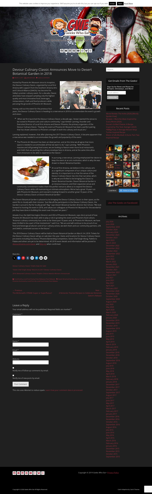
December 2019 (112, 320)
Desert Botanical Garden (66, 279)
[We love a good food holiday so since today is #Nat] (118, 148)
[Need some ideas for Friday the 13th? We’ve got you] (127, 183)
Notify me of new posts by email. (26, 378)
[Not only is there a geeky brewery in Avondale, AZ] (118, 174)
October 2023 (111, 237)
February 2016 (112, 443)
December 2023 (112, 235)
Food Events (18, 279)
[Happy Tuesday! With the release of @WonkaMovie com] (110, 166)
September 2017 (113, 392)
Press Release (53, 281)
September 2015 (113, 456)
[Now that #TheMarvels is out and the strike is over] (127, 166)
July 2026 (109, 221)
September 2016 (113, 424)
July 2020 (109, 304)
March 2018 (111, 376)
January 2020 (111, 317)
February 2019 (112, 347)
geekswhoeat (30, 78)
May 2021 (110, 283)
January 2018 (111, 382)
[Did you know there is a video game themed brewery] (127, 174)
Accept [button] (112, 4)
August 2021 (111, 275)
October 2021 (111, 269)
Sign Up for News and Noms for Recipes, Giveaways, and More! (120, 88)
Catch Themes (134, 489)
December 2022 (112, 245)
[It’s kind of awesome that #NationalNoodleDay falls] (127, 148)
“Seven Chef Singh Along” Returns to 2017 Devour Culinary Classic (37, 270)
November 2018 (112, 355)
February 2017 (112, 411)
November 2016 (112, 419)
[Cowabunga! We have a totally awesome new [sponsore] (110, 157)
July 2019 (109, 334)
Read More (128, 3)
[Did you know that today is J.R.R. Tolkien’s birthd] (118, 157)
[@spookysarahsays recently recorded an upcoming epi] (136, 166)
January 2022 (111, 264)
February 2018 (112, 379)
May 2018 (110, 371)
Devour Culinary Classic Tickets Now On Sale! (29, 266)
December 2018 (112, 352)
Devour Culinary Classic (82, 279)
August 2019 (111, 331)
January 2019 (111, 350)
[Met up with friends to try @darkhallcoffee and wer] (136, 148)
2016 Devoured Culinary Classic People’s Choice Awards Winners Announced (41, 273)
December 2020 (112, 291)
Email (16, 350)
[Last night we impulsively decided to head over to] (110, 183)
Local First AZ (31, 281)
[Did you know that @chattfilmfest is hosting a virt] (136, 183)
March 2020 (111, 312)
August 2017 (111, 395)
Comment (17, 314)
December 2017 (112, 384)
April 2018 (110, 374)
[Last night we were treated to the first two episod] (127, 157)
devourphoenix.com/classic (24, 244)
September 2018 (113, 360)
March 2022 (111, 261)
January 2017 (111, 414)
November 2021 (112, 267)
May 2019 (110, 339)
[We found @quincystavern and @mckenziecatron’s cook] (136, 174)
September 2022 (113, 253)
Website (16, 359)
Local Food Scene (29, 279)
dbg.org (43, 244)
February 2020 (112, 315)
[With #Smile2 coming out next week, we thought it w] (110, 148)
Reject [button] (120, 4)
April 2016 (110, 438)
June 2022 (110, 256)
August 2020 (111, 301)
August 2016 (111, 427)
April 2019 (110, 342)
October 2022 (111, 251)
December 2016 (112, 416)
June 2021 (110, 280)
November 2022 (112, 248)
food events (23, 281)
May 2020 (110, 307)
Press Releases (40, 279)
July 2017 (109, 398)
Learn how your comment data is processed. (64, 390)
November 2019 (112, 323)
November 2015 (112, 451)
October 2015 (111, 454)
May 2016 (110, 435)
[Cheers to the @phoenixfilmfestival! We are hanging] (118, 166)
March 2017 (111, 408)
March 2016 (111, 440)
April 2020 (110, 309)
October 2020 (111, 296)
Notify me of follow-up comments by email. (30, 370)
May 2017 (110, 403)
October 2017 (111, 390)
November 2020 (112, 293)
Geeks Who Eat (29, 489)
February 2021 (112, 288)
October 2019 (111, 326)
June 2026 (110, 224)
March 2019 (111, 344)
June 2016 (110, 432)
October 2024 (111, 229)
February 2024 (112, 232)
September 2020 (113, 299)
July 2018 (109, 366)
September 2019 (113, 328)
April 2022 (110, 259)
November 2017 (112, 387)
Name (16, 341)
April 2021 (110, 285)
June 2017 (110, 400)
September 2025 (113, 227)
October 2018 (111, 358)
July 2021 (109, 277)
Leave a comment (44, 78)
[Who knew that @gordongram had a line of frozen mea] (110, 174)
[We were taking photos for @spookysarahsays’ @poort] (136, 157)
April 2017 (110, 406)
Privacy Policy (113, 472)
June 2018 (110, 368)
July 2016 (109, 430)
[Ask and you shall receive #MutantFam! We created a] (118, 183)
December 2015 (112, 448)
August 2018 (111, 363)
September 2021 (113, 272)
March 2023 (111, 243)
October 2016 (111, 422)
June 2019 (110, 336)
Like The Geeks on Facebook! (123, 202)
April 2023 (110, 240)
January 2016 (111, 446)
